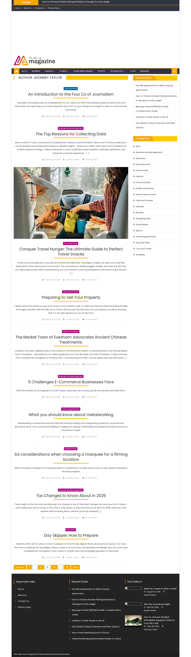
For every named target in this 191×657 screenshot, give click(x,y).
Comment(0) (91, 116)
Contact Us (40, 8)
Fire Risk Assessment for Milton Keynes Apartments (154, 87)
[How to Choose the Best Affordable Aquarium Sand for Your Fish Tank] (133, 621)
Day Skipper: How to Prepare (71, 535)
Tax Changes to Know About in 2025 (71, 495)
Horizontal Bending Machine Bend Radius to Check (96, 638)
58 (67, 567)
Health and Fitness (71, 331)
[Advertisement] (95, 32)
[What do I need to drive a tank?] (133, 593)
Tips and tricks (70, 88)
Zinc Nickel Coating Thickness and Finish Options (155, 125)
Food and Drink (143, 182)
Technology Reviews (70, 409)
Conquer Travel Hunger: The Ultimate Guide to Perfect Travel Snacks (71, 252)
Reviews (140, 212)
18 (41, 567)
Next (75, 567)
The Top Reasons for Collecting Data (71, 134)
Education (70, 529)
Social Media (142, 224)
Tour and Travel (70, 243)
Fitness (63, 71)
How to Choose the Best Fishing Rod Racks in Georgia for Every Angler (156, 98)
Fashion (49, 71)
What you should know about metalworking (71, 414)
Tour (132, 71)
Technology (116, 71)
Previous (20, 567)
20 (54, 567)
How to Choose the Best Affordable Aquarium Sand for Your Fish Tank (159, 620)
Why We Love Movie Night (157, 604)
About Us (27, 8)
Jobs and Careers (70, 292)
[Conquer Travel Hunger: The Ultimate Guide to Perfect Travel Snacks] (71, 203)
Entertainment (71, 449)
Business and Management (71, 128)
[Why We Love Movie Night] (133, 607)
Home (17, 8)
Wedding (144, 71)
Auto (24, 71)
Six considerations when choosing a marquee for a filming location (71, 457)
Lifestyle (140, 206)
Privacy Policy (54, 8)
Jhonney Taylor (72, 116)
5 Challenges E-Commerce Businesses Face (71, 382)
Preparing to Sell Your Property (71, 297)
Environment (142, 170)
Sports (101, 71)
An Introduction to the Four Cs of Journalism (71, 94)
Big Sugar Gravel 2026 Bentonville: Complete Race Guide (70, 3)
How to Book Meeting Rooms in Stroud (90, 632)
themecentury (63, 654)
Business (36, 71)
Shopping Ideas (143, 218)
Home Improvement (83, 71)
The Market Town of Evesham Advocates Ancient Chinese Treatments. (71, 340)
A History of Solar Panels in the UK (152, 117)
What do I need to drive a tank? (160, 588)
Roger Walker (150, 595)
